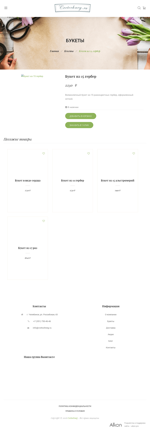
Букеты (69, 51)
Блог (110, 341)
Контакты (110, 347)
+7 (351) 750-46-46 (42, 321)
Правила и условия (75, 411)
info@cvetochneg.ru (42, 327)
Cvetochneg (72, 418)
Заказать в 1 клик (79, 125)
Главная (54, 51)
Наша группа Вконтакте (39, 357)
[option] (32, 76)
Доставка (110, 327)
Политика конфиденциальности (75, 406)
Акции (111, 334)
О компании (110, 314)
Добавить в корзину (81, 116)
